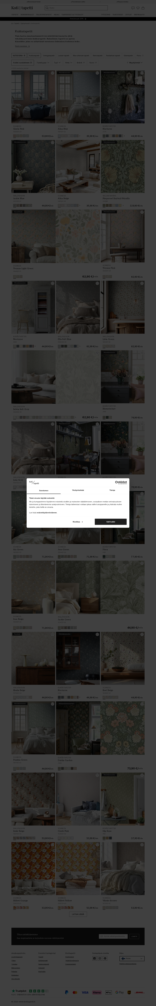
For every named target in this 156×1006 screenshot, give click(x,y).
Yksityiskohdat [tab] (78, 490)
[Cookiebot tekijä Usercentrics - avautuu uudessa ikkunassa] (117, 482)
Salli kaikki (110, 522)
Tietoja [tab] (112, 490)
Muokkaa (76, 522)
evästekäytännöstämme (47, 513)
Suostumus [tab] (43, 490)
